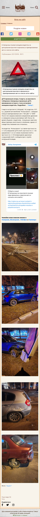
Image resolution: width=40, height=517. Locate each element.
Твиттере (32, 220)
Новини (9, 23)
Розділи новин (20, 28)
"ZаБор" (30, 105)
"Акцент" (9, 486)
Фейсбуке (23, 220)
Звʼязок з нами (20, 515)
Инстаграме (14, 220)
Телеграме (5, 220)
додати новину (20, 39)
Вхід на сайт (20, 20)
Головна (3, 23)
